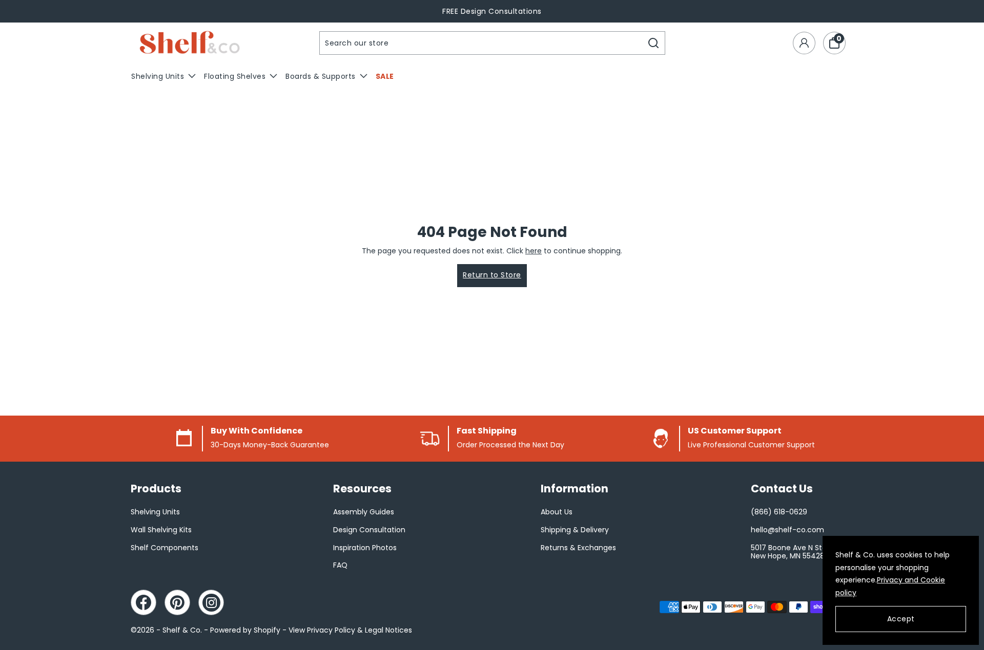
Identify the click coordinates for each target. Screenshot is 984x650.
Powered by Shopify (245, 630)
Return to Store (492, 275)
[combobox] (481, 43)
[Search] (654, 43)
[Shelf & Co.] (189, 43)
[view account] (804, 43)
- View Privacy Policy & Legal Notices (347, 630)
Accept (901, 619)
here (533, 251)
